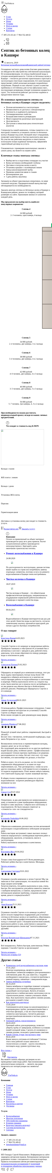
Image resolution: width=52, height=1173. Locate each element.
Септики (10, 1130)
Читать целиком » (8, 660)
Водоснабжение (13, 1116)
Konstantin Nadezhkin (10, 818)
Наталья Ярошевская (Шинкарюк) (15, 938)
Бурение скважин (13, 1123)
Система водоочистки (15, 1128)
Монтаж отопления (14, 1118)
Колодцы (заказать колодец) (18, 1125)
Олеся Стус (6, 792)
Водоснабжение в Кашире (20, 605)
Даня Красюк (6, 904)
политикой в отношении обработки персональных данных (21, 1165)
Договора (10, 1106)
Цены (8, 21)
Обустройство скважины (17, 1121)
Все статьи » (6, 1050)
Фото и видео (12, 26)
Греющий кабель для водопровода (20, 1021)
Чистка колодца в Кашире (20, 579)
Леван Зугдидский (9, 700)
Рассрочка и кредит (14, 1104)
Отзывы (9, 24)
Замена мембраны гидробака (18, 982)
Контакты (10, 30)
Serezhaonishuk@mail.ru (16, 1144)
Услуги (9, 19)
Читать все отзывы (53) (11, 955)
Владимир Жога (8, 852)
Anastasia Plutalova (9, 724)
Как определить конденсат (17, 1002)
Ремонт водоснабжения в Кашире (24, 553)
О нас (8, 17)
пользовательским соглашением (15, 1164)
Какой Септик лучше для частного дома (23, 1034)
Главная (9, 1085)
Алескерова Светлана (10, 871)
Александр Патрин (9, 664)
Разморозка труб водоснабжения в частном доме (27, 965)
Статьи (9, 28)
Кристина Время (8, 638)
